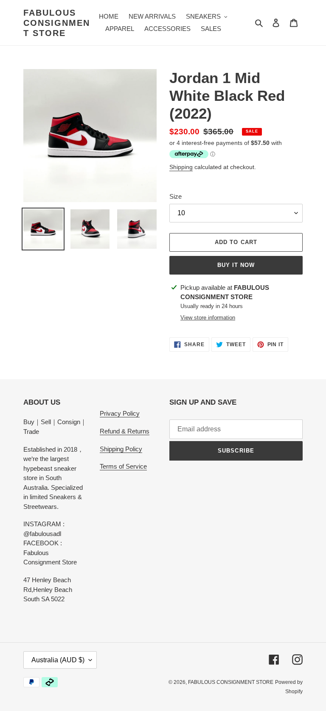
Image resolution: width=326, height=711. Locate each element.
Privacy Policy (120, 413)
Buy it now (236, 265)
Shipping (181, 167)
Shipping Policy (121, 449)
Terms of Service (123, 466)
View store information (207, 317)
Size (175, 196)
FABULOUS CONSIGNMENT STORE (56, 23)
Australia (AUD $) (57, 660)
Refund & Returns (124, 431)
